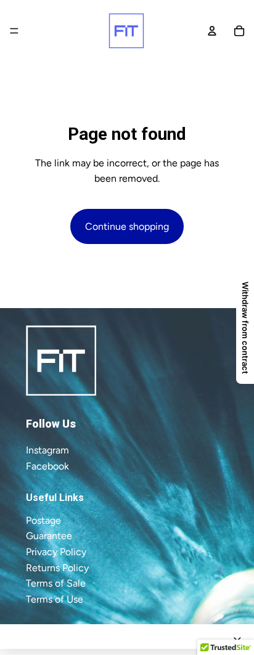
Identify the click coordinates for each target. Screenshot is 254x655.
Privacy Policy (56, 552)
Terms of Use (54, 599)
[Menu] (14, 31)
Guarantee (49, 536)
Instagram (47, 450)
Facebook (47, 466)
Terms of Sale (56, 583)
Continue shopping (127, 226)
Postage (43, 520)
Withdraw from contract (245, 328)
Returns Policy (57, 568)
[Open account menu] (212, 30)
